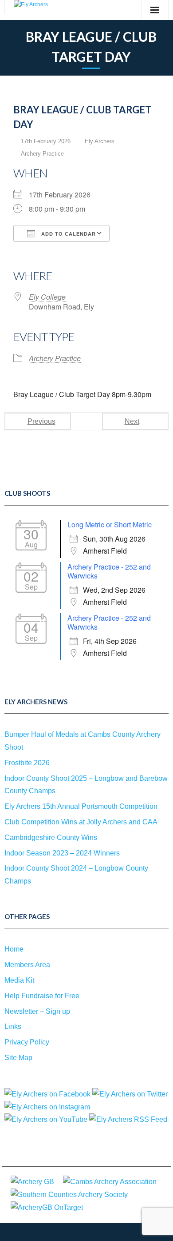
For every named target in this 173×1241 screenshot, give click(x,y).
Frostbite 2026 (27, 763)
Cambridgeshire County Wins (50, 837)
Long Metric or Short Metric (109, 525)
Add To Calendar (67, 234)
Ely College (47, 297)
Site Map (18, 1057)
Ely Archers (99, 141)
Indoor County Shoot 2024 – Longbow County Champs (76, 874)
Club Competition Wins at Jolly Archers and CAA (80, 822)
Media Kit (19, 980)
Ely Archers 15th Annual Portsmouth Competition (80, 806)
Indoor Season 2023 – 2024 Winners (62, 853)
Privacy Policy (26, 1042)
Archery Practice (42, 153)
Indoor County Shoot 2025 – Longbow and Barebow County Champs (86, 785)
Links (12, 1026)
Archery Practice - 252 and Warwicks (109, 571)
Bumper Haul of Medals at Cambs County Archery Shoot (82, 741)
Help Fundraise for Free (41, 996)
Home (14, 949)
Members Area (27, 964)
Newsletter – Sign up (37, 1011)
